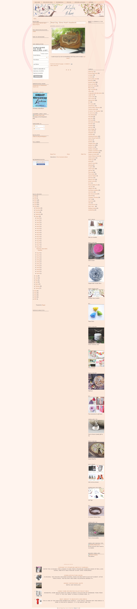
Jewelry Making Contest (93, 156)
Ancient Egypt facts (92, 73)
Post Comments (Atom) (62, 157)
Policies (69, 2)
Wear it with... (91, 206)
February (37, 286)
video (89, 202)
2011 (35, 295)
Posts (36, 126)
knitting (90, 161)
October (37, 212)
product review (91, 181)
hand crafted (91, 130)
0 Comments (67, 63)
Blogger (43, 305)
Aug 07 (38, 263)
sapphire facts (91, 188)
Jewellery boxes (92, 143)
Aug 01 (38, 273)
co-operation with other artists (95, 93)
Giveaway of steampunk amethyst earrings (73, 567)
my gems (90, 166)
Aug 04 (38, 269)
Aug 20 (38, 238)
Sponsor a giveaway (80, 2)
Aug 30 (38, 218)
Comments (37, 128)
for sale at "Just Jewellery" (94, 111)
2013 (35, 290)
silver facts (90, 192)
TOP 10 (90, 199)
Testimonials (59, 2)
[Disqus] (68, 92)
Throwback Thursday (93, 197)
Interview (90, 139)
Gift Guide (90, 120)
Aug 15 (38, 252)
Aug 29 (38, 220)
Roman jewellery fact (93, 184)
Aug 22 (38, 234)
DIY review (90, 104)
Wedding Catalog (92, 208)
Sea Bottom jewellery (93, 190)
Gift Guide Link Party (93, 122)
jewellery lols (91, 147)
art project (90, 75)
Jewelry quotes (91, 157)
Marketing (90, 165)
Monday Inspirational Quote (73, 583)
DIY (89, 102)
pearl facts (90, 177)
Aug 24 (38, 230)
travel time (90, 201)
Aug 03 (38, 271)
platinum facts (91, 179)
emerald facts (91, 105)
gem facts (90, 118)
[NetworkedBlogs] (40, 162)
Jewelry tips (91, 159)
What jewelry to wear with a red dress (73, 599)
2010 (35, 297)
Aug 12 (38, 257)
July (36, 276)
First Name (36, 59)
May (36, 280)
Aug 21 (38, 236)
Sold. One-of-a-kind (92, 193)
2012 (35, 293)
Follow (34, 31)
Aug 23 (38, 232)
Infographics (91, 132)
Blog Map (37, 2)
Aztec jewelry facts (92, 78)
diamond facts (91, 100)
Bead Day (56, 65)
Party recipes (91, 174)
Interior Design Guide (93, 138)
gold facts (90, 127)
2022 (35, 198)
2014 (35, 206)
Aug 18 (38, 242)
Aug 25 (38, 228)
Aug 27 (38, 224)
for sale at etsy (91, 113)
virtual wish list (91, 204)
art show (90, 77)
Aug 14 (38, 254)
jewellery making (92, 148)
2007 (35, 299)
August (37, 216)
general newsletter (38, 73)
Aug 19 (38, 240)
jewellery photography (93, 152)
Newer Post (53, 154)
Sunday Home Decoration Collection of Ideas (73, 591)
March (36, 284)
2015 (35, 204)
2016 (35, 202)
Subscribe (90, 195)
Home (35, 18)
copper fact (90, 94)
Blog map (90, 87)
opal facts (90, 170)
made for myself (92, 163)
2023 (35, 196)
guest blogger (91, 129)
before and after (92, 84)
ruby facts (90, 186)
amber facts (91, 71)
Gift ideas (90, 123)
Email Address (40, 55)
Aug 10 (38, 259)
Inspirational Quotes (93, 136)
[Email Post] (71, 63)
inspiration (90, 134)
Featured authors (92, 109)
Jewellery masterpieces (93, 150)
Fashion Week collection (94, 107)
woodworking (91, 210)
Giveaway (90, 125)
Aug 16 (38, 247)
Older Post (83, 154)
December (37, 208)
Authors (91, 2)
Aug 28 (38, 222)
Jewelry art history (92, 154)
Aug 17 (38, 244)
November (37, 210)
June (36, 278)
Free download (91, 114)
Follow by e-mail (48, 2)
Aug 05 (38, 267)
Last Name (36, 64)
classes (90, 91)
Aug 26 (38, 226)
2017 (35, 200)
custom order (91, 96)
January (37, 288)
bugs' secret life (92, 89)
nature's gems (91, 168)
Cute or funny (91, 98)
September (37, 214)
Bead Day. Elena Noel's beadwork (63, 22)
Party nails (90, 172)
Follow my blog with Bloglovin (39, 136)
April (36, 282)
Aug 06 (38, 265)
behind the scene (92, 86)
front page (90, 116)
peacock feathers (92, 175)
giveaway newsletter (39, 71)
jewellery (90, 141)
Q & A (89, 183)
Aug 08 (38, 261)
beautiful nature (91, 82)
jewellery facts (91, 145)
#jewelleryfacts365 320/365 (73, 575)
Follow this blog (41, 164)
